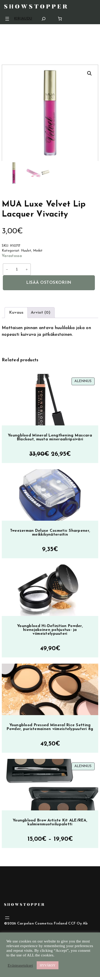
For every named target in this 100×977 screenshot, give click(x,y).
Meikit (38, 250)
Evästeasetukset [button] (20, 965)
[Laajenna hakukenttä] (43, 18)
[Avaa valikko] (7, 19)
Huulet (26, 250)
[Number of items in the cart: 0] (60, 19)
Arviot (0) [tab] (40, 313)
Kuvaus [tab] (16, 313)
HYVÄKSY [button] (47, 965)
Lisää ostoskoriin (49, 283)
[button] (89, 73)
